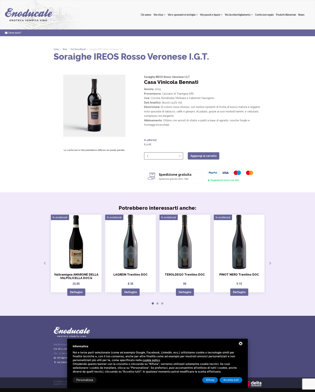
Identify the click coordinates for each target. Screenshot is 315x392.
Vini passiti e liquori (210, 14)
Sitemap (58, 381)
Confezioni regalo (264, 14)
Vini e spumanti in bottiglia (182, 14)
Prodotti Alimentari (286, 14)
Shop (65, 49)
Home (56, 49)
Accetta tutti (231, 380)
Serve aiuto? (14, 32)
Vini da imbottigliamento (238, 14)
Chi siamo (146, 14)
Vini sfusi (158, 14)
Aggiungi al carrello (203, 155)
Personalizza (84, 380)
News (301, 14)
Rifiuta (210, 380)
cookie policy (151, 360)
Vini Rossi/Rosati (78, 49)
